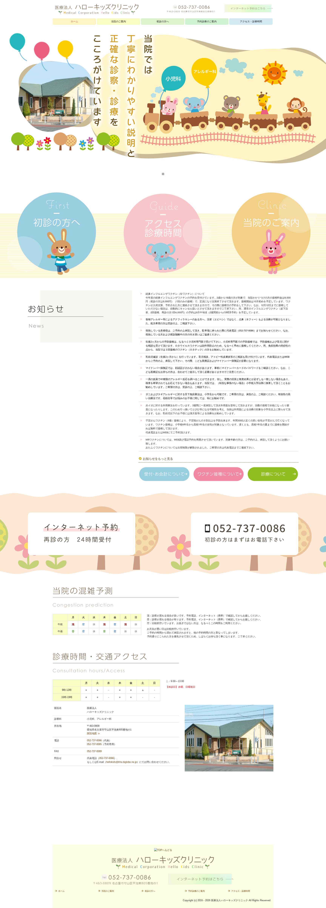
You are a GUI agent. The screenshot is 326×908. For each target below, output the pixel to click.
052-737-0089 (94, 751)
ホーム (74, 21)
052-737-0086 (94, 740)
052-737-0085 (94, 744)
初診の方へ (163, 21)
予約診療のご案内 (207, 21)
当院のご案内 (118, 21)
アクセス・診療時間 (251, 21)
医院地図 (93, 733)
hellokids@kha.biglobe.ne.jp (121, 762)
